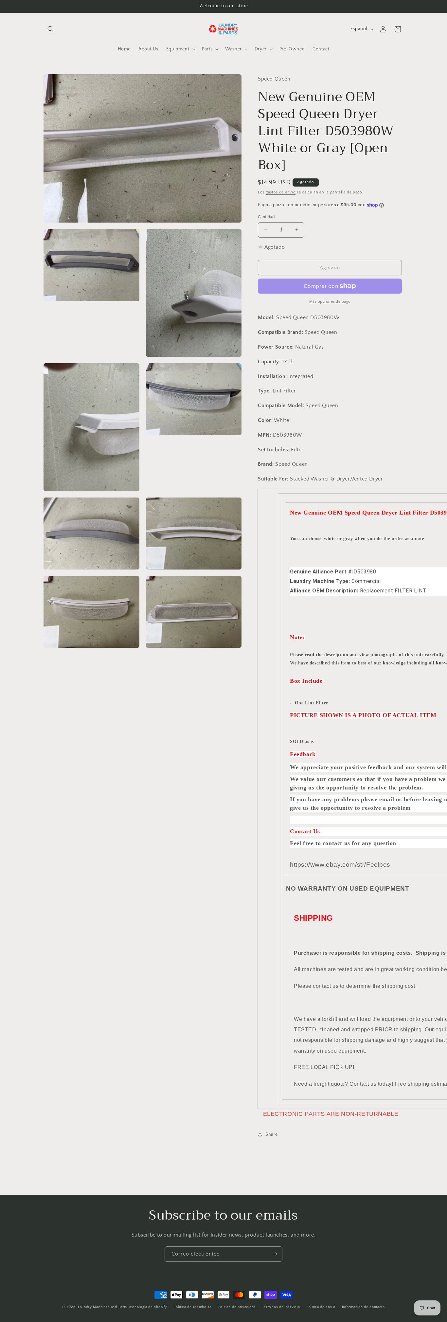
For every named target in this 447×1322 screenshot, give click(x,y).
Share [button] (271, 1134)
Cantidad (266, 216)
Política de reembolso (192, 1307)
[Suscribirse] (275, 1254)
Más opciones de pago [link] (330, 301)
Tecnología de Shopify (147, 1307)
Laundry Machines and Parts (102, 1307)
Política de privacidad (237, 1307)
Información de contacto (363, 1307)
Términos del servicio (281, 1307)
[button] (51, 29)
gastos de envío (281, 192)
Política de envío (320, 1307)
